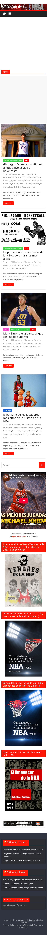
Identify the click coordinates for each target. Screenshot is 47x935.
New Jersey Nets (33, 184)
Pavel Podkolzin (30, 431)
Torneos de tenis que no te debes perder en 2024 (23, 849)
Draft (6, 329)
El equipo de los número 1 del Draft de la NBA (21, 860)
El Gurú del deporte (17, 842)
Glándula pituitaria (23, 181)
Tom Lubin (32, 346)
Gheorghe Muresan (20, 428)
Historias (34, 181)
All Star (39, 340)
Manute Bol (7, 184)
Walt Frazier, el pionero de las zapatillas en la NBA (23, 880)
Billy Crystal (22, 177)
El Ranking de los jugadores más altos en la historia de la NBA (22, 418)
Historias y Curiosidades (13, 160)
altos (15, 177)
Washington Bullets (28, 187)
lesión (40, 181)
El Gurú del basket (16, 872)
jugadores (37, 428)
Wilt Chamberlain (13, 350)
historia (30, 428)
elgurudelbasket (19, 536)
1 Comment (28, 174)
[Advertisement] (23, 41)
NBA (26, 160)
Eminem (30, 177)
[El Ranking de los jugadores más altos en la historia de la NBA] (23, 376)
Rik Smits (14, 434)
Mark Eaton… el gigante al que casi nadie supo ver (23, 335)
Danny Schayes (13, 343)
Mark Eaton (11, 346)
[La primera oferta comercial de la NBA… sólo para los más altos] (23, 213)
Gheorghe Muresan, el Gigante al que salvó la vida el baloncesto (23, 167)
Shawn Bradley (23, 434)
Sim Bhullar (33, 434)
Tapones (25, 346)
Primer (5, 268)
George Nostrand (9, 265)
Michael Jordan (17, 184)
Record (18, 346)
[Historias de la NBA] (23, 5)
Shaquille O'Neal (15, 187)
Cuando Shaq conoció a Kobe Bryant (18, 884)
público (11, 268)
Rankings (8, 411)
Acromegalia (7, 177)
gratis (19, 265)
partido (39, 265)
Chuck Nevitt (7, 428)
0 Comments (28, 262)
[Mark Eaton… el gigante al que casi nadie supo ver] (23, 294)
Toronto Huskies (21, 268)
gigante (13, 181)
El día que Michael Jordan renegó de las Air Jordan (23, 888)
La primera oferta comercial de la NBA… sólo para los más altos (23, 255)
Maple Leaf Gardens (29, 265)
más (22, 431)
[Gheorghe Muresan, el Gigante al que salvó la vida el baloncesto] (23, 125)
